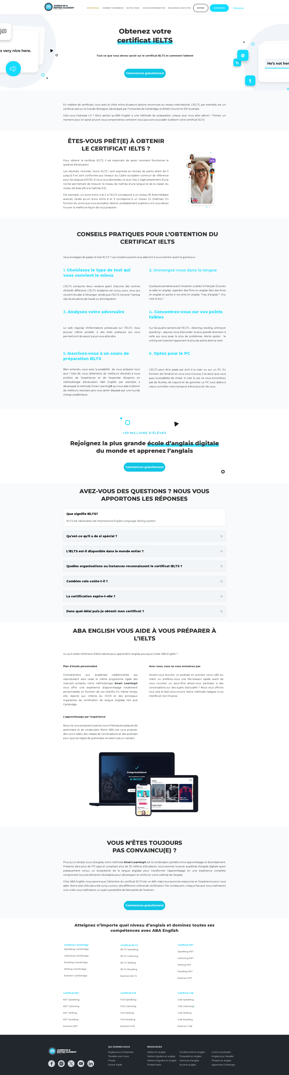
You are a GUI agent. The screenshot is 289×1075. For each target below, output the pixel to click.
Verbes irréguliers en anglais (161, 1060)
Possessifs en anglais (190, 1056)
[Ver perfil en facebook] (51, 1063)
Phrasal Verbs (154, 1064)
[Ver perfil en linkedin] (90, 1063)
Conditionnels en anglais (192, 1052)
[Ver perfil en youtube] (81, 1063)
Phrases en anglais (221, 1060)
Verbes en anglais (156, 1052)
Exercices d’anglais (189, 1060)
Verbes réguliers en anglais (161, 1056)
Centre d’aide (115, 1064)
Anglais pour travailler (223, 1056)
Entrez (200, 8)
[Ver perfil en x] (71, 1063)
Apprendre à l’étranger (223, 1064)
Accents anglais (187, 1064)
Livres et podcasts (221, 1052)
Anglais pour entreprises (120, 1052)
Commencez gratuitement (145, 73)
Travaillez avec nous (118, 1056)
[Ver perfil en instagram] (61, 1063)
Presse (111, 1060)
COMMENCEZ (219, 8)
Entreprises (93, 8)
